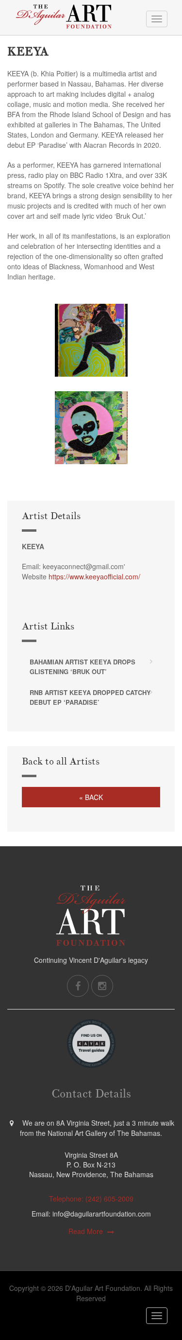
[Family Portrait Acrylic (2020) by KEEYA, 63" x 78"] (91, 340)
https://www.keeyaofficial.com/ (94, 576)
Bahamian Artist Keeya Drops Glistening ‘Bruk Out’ (82, 666)
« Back (91, 797)
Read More (85, 1231)
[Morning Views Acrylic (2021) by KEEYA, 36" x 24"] (91, 427)
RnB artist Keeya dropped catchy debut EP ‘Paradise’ (90, 697)
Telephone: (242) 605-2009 (91, 1198)
